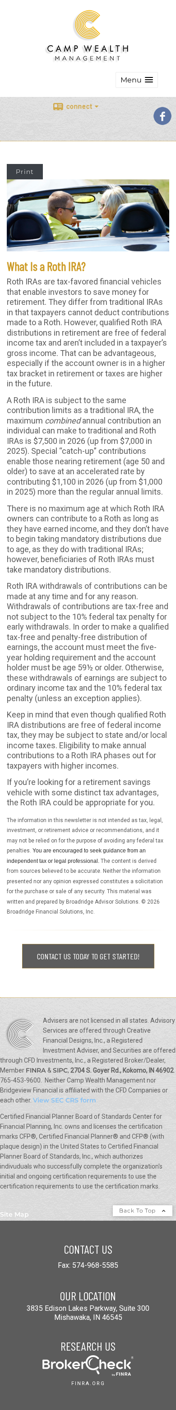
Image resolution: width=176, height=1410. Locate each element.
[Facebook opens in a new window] (162, 121)
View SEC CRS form (64, 1100)
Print (25, 172)
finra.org (88, 1383)
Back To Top (138, 1210)
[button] (137, 80)
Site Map (14, 1214)
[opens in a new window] (88, 1373)
